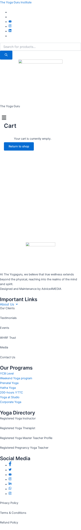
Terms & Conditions (13, 513)
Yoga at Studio (9, 397)
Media (4, 347)
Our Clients (7, 308)
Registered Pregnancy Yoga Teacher (24, 447)
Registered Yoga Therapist (17, 428)
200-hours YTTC (11, 392)
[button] (40, 118)
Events (4, 328)
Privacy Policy (9, 503)
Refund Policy (9, 522)
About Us (7, 304)
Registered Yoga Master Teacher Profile (26, 438)
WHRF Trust (8, 337)
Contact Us (7, 357)
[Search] (6, 55)
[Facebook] (10, 465)
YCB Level (7, 373)
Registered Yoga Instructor (18, 418)
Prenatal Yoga (9, 383)
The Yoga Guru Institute (15, 2)
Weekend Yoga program (16, 378)
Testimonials (8, 318)
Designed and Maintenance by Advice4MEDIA (30, 289)
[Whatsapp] (10, 489)
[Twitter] (10, 470)
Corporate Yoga (10, 402)
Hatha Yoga (8, 388)
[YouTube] (10, 22)
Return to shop (19, 146)
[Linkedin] (10, 31)
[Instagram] (10, 26)
